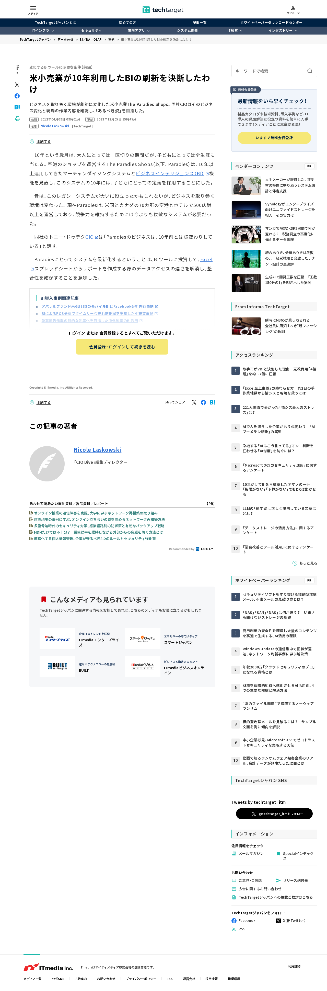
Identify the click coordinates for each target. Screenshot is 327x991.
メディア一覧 (33, 978)
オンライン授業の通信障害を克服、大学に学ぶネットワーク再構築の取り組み (96, 512)
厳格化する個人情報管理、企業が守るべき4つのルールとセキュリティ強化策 (95, 538)
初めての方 (127, 22)
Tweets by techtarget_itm (258, 802)
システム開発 (187, 30)
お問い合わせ (106, 978)
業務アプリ (136, 30)
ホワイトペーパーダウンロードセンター (271, 22)
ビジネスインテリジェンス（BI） (170, 173)
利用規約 (294, 966)
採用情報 (211, 978)
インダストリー (280, 30)
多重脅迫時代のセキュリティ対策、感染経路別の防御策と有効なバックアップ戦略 (99, 525)
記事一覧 (199, 22)
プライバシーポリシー (141, 978)
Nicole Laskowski (98, 449)
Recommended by (182, 549)
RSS (170, 978)
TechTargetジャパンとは (55, 22)
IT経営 (232, 30)
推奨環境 (234, 978)
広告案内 (81, 978)
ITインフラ (40, 30)
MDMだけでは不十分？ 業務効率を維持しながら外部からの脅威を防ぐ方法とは (98, 532)
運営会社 (189, 978)
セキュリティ (91, 30)
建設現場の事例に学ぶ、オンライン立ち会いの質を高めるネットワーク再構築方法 (99, 519)
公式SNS (58, 978)
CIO (89, 236)
